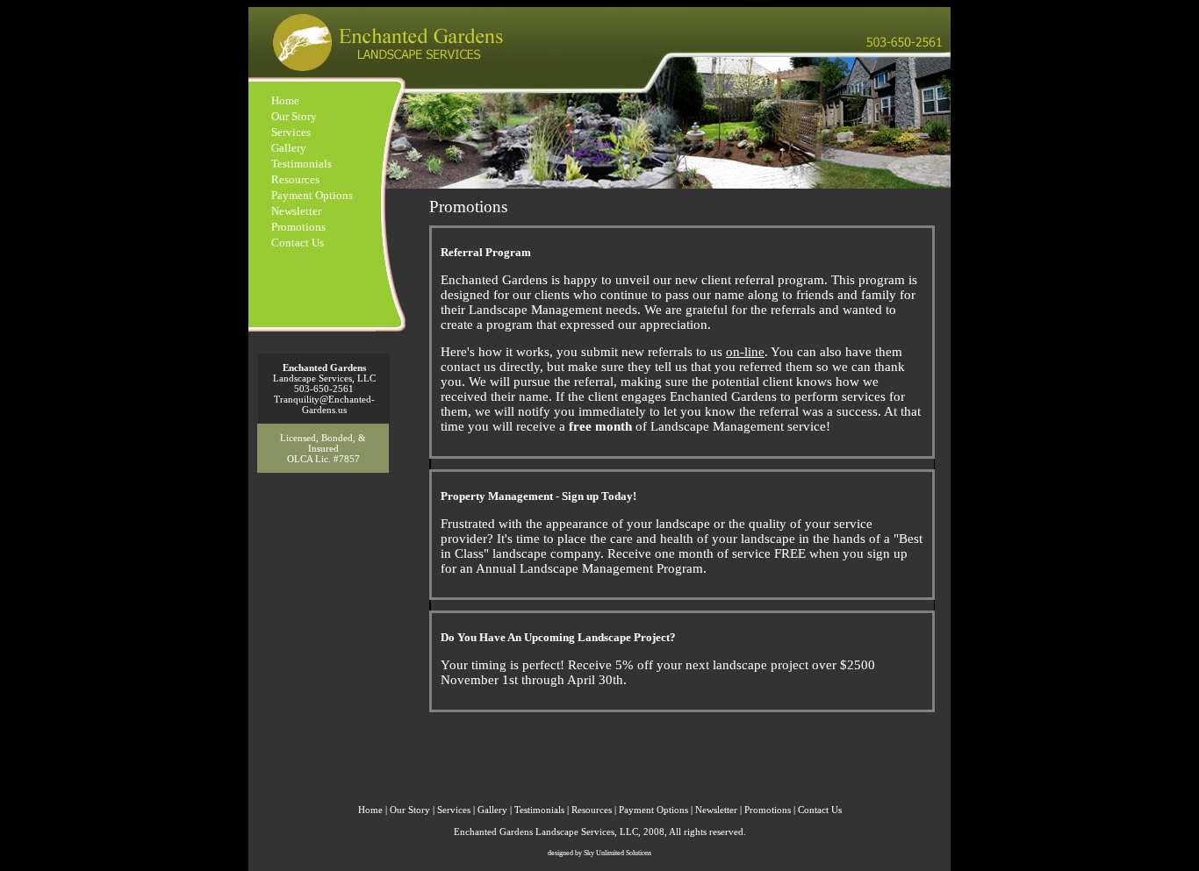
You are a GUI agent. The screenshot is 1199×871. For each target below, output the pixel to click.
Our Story (294, 116)
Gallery (288, 147)
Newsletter (296, 211)
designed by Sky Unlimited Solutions (599, 853)
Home (285, 100)
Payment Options (312, 195)
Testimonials (301, 163)
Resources (295, 179)
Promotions (298, 226)
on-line (745, 352)
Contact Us (297, 242)
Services (291, 132)
